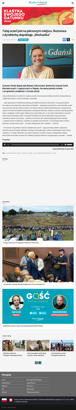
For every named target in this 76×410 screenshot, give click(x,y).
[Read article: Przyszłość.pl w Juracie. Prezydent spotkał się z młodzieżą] (62, 346)
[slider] (70, 144)
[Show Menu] (3, 3)
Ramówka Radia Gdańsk (34, 380)
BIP (3, 389)
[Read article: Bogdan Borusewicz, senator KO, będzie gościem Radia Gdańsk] (38, 309)
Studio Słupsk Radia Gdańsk (42, 153)
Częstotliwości (31, 383)
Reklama (4, 386)
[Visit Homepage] (38, 3)
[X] (68, 40)
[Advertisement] (18, 179)
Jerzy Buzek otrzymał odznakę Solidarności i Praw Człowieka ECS (23, 284)
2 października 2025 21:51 (9, 39)
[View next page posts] (39, 362)
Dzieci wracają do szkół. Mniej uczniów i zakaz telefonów (36, 354)
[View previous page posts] (36, 362)
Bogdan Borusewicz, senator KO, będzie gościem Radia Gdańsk (23, 326)
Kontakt (4, 392)
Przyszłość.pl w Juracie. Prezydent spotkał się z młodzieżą (58, 354)
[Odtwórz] (5, 145)
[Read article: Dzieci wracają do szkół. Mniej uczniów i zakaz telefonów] (37, 346)
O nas (3, 380)
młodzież (24, 153)
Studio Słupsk (23, 39)
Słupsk (30, 153)
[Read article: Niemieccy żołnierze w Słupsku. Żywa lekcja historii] (13, 346)
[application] (38, 145)
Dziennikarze (6, 383)
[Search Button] (73, 3)
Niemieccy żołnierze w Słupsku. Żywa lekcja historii (12, 354)
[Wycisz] (65, 145)
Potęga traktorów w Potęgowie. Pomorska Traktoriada (21, 243)
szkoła (54, 153)
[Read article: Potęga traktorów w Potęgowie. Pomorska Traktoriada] (38, 226)
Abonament (30, 389)
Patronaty (30, 386)
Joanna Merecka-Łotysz (13, 153)
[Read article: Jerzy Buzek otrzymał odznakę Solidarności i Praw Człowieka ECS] (38, 267)
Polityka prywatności (33, 392)
